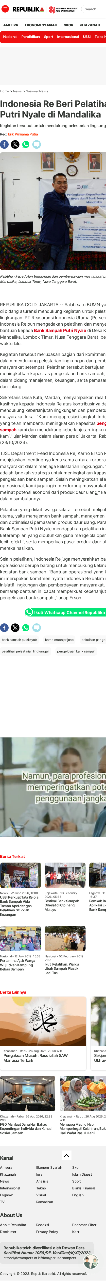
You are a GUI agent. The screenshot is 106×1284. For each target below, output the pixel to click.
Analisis (42, 1181)
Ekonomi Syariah (41, 25)
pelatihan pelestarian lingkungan (25, 651)
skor (68, 25)
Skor (75, 1167)
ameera (10, 25)
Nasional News (37, 91)
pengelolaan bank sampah (76, 651)
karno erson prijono (59, 640)
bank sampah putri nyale (19, 640)
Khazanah (8, 1174)
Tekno (41, 1188)
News (17, 91)
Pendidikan (30, 36)
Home (4, 91)
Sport (48, 36)
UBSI (87, 36)
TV (2, 1202)
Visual (41, 1195)
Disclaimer (8, 1232)
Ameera (6, 1167)
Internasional (68, 36)
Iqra (39, 1174)
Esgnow (6, 1195)
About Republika (13, 1225)
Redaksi (42, 1225)
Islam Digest (82, 1174)
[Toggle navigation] (5, 9)
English (78, 1195)
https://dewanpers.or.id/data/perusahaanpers (39, 1258)
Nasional (10, 36)
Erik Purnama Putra (23, 134)
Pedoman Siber (84, 1225)
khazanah (90, 25)
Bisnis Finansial (84, 1188)
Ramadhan (44, 1202)
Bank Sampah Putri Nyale (60, 330)
